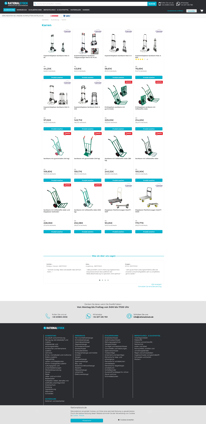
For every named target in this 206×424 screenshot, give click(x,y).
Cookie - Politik (78, 415)
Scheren (78, 355)
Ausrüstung (55, 20)
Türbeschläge (110, 353)
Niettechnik (138, 344)
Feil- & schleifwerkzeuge (84, 338)
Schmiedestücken (111, 376)
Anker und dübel (140, 346)
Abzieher (78, 368)
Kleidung (48, 387)
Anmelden (191, 11)
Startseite (45, 20)
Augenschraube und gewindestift (146, 355)
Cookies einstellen (126, 420)
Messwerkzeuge (81, 370)
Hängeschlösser (111, 344)
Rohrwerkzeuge (81, 359)
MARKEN (86, 10)
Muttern (137, 359)
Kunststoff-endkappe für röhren (116, 372)
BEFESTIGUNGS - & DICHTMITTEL (56, 10)
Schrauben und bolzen (142, 357)
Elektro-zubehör (51, 357)
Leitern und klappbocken (54, 361)
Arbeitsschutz (50, 385)
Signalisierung (50, 389)
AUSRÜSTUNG (9, 10)
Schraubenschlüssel (82, 346)
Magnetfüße (49, 359)
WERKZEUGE (22, 10)
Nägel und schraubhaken (143, 353)
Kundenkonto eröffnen (175, 11)
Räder (47, 374)
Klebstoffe (138, 340)
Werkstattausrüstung (53, 370)
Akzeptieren (86, 421)
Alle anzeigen (156, 284)
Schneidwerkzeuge (82, 340)
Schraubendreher (81, 351)
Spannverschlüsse (111, 351)
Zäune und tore (110, 374)
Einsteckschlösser (111, 338)
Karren (47, 372)
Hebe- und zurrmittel (53, 376)
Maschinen (49, 391)
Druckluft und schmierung (55, 338)
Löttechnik (79, 372)
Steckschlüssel (80, 349)
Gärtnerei (48, 353)
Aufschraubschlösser (112, 340)
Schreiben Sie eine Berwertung (149, 286)
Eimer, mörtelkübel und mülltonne (58, 355)
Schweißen (49, 394)
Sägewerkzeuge (81, 344)
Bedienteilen (50, 379)
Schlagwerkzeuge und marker (86, 353)
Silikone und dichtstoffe (143, 342)
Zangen (78, 357)
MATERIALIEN (75, 10)
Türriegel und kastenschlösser (116, 346)
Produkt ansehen (57, 77)
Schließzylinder (110, 370)
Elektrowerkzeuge (81, 374)
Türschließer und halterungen (116, 349)
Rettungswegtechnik (112, 342)
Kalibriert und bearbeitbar (55, 401)
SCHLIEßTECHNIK (35, 10)
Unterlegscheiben (141, 338)
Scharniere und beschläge (114, 355)
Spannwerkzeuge (81, 361)
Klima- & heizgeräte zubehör (55, 364)
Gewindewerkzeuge (82, 342)
